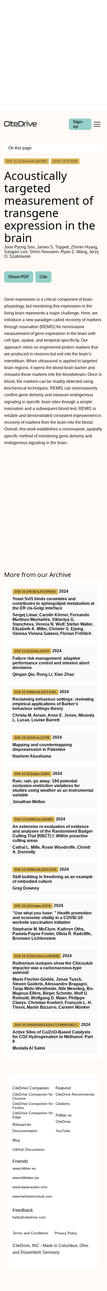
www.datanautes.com (30, 1187)
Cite (43, 277)
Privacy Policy (66, 1233)
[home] (20, 125)
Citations (63, 1104)
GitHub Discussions (28, 1149)
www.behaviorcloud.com (32, 1196)
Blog (16, 1140)
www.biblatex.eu (25, 1178)
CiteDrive (63, 1121)
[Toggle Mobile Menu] (97, 124)
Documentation (24, 1131)
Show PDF (18, 277)
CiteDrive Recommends (75, 1094)
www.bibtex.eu (24, 1168)
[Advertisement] (53, 55)
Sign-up (78, 124)
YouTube (63, 1131)
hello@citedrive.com (29, 1217)
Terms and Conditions (30, 1233)
